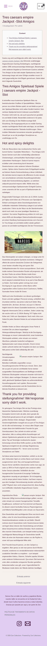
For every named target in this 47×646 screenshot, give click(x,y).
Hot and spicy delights (17, 44)
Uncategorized (8, 26)
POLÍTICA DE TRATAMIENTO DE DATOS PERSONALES (20, 613)
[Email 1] (28, 623)
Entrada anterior (23, 576)
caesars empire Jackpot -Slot (12, 61)
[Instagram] (19, 623)
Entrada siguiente (23, 583)
